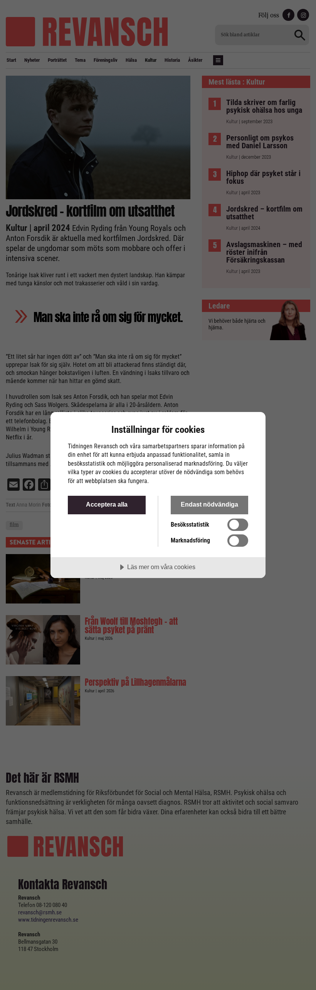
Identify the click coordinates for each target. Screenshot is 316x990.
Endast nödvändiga (209, 504)
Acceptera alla (107, 504)
